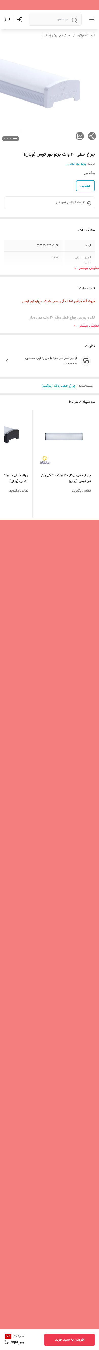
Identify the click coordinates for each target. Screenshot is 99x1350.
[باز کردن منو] (91, 19)
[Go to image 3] (7, 138)
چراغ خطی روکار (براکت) (56, 36)
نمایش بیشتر (89, 267)
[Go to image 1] (15, 138)
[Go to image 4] (4, 138)
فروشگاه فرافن (86, 36)
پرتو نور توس (77, 163)
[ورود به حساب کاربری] (20, 19)
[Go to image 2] (10, 138)
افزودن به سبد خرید (69, 1339)
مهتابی (85, 185)
